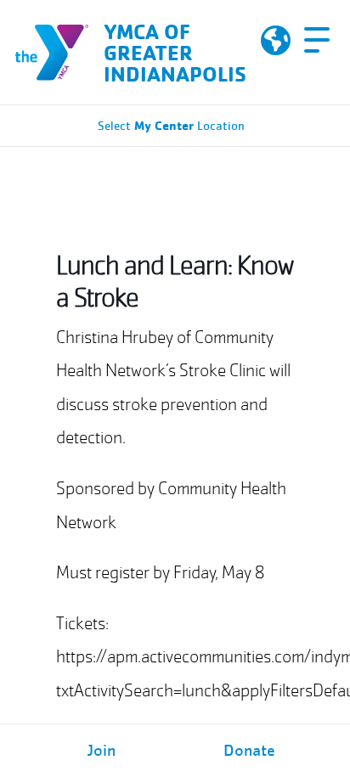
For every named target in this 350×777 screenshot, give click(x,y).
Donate (249, 750)
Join (102, 750)
